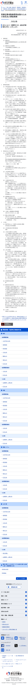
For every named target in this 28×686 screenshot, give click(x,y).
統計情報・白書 (5, 607)
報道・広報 (4, 596)
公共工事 (5, 504)
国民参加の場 (14, 587)
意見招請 (5, 348)
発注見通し (5, 553)
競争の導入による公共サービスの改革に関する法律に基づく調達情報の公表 (15, 565)
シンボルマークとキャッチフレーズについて (7, 660)
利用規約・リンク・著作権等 (7, 656)
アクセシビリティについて (21, 660)
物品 (4, 333)
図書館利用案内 (6, 627)
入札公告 (5, 352)
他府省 (3, 621)
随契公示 (5, 356)
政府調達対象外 (5, 367)
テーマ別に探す (5, 592)
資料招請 (5, 344)
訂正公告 (5, 363)
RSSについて (19, 663)
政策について (4, 599)
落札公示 (5, 360)
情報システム (6, 447)
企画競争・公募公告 (7, 382)
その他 (3, 379)
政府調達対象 (5, 337)
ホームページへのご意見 (7, 667)
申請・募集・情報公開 (7, 615)
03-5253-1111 (14, 680)
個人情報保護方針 (20, 655)
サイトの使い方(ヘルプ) (7, 663)
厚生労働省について (6, 603)
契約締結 (4, 573)
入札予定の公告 (6, 341)
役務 (4, 390)
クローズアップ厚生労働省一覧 (9, 629)
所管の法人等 (5, 624)
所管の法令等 (4, 611)
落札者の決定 (5, 569)
